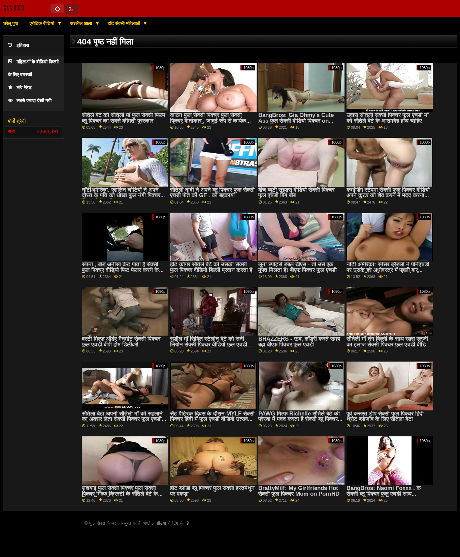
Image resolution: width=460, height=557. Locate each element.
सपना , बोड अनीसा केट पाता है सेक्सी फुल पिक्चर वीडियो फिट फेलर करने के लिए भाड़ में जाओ (120, 270)
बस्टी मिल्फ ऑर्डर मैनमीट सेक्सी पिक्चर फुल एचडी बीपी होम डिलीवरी (121, 342)
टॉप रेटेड (24, 87)
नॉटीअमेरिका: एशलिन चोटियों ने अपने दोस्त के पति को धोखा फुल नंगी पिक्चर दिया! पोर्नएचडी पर (121, 195)
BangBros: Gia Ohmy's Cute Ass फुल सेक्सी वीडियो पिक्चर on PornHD (296, 120)
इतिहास (23, 45)
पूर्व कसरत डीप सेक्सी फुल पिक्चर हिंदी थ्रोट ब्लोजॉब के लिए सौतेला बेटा (385, 416)
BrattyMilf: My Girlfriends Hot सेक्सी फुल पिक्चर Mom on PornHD (298, 491)
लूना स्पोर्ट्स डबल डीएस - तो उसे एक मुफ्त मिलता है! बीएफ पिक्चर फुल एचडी (297, 267)
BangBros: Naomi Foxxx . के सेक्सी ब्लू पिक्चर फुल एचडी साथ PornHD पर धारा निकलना (384, 493)
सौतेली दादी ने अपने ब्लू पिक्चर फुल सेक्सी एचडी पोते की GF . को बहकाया (212, 193)
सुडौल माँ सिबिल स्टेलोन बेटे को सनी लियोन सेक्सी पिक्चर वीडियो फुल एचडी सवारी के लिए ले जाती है (208, 344)
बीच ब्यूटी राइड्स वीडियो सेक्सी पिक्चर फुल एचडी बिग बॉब (296, 193)
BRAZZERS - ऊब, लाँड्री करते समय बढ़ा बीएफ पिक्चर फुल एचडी (299, 342)
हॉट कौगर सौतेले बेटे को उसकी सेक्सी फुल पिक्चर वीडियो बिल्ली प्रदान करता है (211, 267)
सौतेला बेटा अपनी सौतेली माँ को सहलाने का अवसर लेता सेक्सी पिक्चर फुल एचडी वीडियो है (122, 419)
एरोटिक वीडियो (43, 23)
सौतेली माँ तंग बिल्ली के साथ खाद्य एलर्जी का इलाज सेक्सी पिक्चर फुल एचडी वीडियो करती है (388, 344)
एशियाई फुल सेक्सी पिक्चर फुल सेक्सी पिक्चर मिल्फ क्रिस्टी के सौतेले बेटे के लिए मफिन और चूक (120, 493)
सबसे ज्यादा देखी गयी (34, 100)
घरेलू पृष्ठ (10, 23)
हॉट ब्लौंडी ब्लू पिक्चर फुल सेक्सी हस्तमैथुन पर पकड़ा (212, 491)
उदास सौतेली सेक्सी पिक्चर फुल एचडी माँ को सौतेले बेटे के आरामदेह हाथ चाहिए (388, 118)
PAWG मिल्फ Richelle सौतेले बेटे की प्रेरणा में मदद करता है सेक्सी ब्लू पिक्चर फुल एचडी (299, 419)
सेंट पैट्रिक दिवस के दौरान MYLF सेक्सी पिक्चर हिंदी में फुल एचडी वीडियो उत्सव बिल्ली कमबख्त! (212, 419)
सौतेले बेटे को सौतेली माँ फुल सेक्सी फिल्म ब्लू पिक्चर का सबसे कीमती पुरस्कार (123, 118)
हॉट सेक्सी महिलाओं (124, 23)
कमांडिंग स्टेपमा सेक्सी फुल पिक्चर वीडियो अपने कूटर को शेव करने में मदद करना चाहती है (388, 195)
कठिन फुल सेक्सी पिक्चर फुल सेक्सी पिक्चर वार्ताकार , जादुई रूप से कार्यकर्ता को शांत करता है (210, 120)
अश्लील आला (81, 23)
